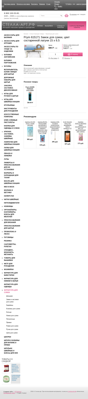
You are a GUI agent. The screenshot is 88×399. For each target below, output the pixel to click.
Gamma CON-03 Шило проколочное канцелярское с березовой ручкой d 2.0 (55, 126)
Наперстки (9, 196)
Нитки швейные (11, 199)
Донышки (9, 296)
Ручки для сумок (12, 329)
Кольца (8, 312)
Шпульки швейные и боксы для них (11, 350)
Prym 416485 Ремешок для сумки (30, 88)
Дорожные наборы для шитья (9, 80)
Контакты (34, 4)
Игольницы (9, 105)
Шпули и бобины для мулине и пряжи (11, 342)
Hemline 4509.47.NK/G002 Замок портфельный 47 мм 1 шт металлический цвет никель (80, 126)
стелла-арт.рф (72, 391)
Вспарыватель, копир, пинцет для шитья (11, 72)
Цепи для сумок (12, 333)
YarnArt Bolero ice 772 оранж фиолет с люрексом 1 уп (15, 368)
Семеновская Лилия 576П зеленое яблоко (16, 377)
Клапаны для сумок (13, 308)
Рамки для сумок (12, 326)
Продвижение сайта (9, 393)
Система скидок (9, 4)
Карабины (9, 305)
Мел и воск (9, 187)
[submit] (61, 15)
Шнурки (7, 337)
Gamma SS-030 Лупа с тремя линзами (30, 123)
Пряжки (8, 322)
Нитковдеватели (11, 203)
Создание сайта (8, 391)
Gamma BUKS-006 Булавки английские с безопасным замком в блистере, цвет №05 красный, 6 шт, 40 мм (42, 127)
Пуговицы (8, 237)
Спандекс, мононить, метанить (9, 252)
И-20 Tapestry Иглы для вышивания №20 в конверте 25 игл (67, 126)
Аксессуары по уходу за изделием (11, 49)
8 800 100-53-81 (11, 13)
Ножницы (8, 206)
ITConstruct (18, 391)
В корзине (73, 14)
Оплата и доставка (23, 4)
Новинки (42, 4)
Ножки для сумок (12, 315)
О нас (48, 4)
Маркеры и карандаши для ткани (11, 175)
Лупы (6, 159)
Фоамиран (9, 269)
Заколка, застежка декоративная (10, 88)
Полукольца (10, 319)
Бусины (7, 66)
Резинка (8, 241)
